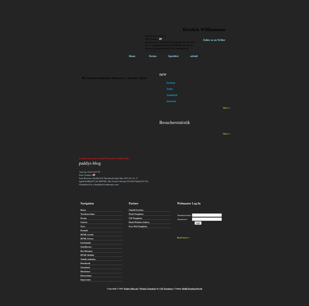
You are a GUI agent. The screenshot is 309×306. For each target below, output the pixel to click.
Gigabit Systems (136, 209)
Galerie (83, 222)
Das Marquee (86, 250)
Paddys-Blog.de (131, 288)
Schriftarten (85, 246)
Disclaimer (85, 271)
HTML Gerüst (87, 234)
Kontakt (84, 230)
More (226, 107)
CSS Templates (135, 218)
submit (194, 56)
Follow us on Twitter (214, 40)
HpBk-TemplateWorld (192, 288)
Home (132, 56)
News (82, 226)
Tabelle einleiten (87, 259)
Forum (152, 56)
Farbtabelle (85, 242)
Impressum (85, 279)
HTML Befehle (87, 254)
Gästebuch (85, 267)
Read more (183, 237)
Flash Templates (136, 213)
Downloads (85, 263)
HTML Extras (87, 238)
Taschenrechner (87, 213)
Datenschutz (85, 275)
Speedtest (173, 56)
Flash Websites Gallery (139, 222)
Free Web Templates (138, 226)
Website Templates (148, 288)
